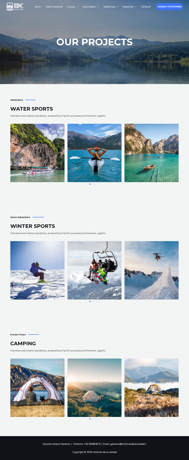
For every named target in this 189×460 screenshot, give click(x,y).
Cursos (71, 6)
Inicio (38, 6)
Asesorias (128, 6)
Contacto (146, 6)
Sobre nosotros (54, 6)
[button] (76, 6)
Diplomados (89, 6)
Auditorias (109, 6)
